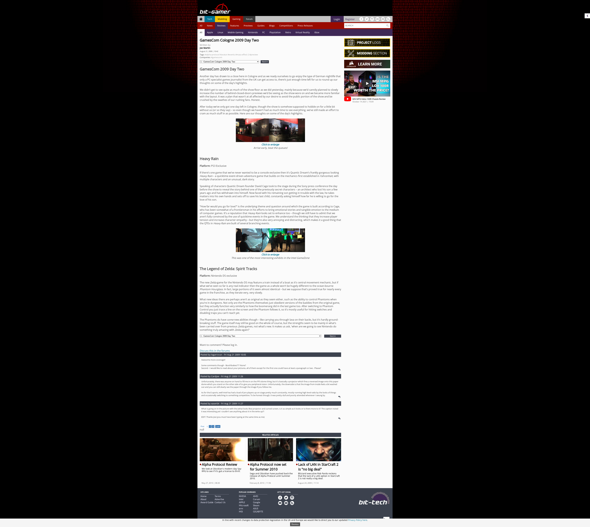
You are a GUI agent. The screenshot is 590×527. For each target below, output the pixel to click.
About (203, 499)
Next (264, 62)
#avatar (223, 54)
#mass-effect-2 (242, 54)
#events (231, 54)
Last (218, 426)
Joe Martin (205, 47)
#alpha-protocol (212, 54)
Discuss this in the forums (215, 350)
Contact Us (220, 502)
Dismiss (295, 524)
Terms (218, 496)
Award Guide (207, 502)
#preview (253, 54)
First (202, 426)
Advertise (219, 499)
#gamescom (216, 57)
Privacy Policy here (357, 520)
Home (203, 496)
